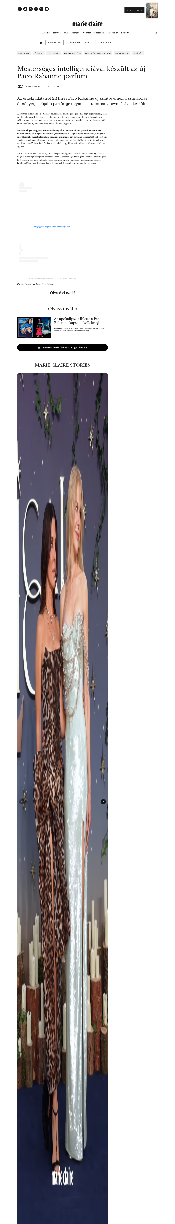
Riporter (87, 33)
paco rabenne (121, 53)
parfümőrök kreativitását (41, 160)
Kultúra (125, 33)
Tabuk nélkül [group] (104, 42)
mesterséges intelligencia (98, 53)
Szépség (76, 33)
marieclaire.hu (33, 86)
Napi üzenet (112, 33)
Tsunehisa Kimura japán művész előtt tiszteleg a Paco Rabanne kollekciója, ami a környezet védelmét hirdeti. (79, 330)
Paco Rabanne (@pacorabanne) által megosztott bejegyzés (52, 278)
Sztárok (57, 33)
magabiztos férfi (72, 53)
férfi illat (38, 53)
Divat (66, 33)
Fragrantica (30, 284)
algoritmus (23, 53)
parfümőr (137, 53)
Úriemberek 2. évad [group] (79, 42)
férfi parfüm (54, 53)
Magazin (46, 33)
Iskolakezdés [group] (54, 42)
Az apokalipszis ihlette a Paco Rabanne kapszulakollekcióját (78, 321)
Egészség (99, 33)
